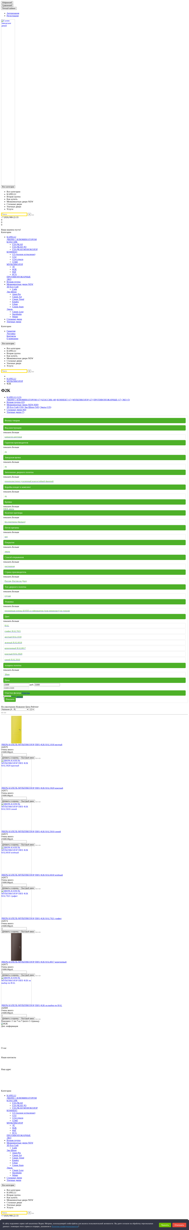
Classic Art (17, 297)
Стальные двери (14, 319)
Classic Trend (18, 299)
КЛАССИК (12, 242)
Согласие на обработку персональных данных (28, 1038)
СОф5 (15, 262)
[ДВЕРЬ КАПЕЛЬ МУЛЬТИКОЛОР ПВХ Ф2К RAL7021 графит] (16, 916)
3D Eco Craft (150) (15, 407)
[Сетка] (2, 712)
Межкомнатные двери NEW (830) (22, 405)
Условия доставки (15, 1041)
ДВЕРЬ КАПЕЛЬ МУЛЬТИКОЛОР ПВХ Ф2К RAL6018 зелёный (32, 875)
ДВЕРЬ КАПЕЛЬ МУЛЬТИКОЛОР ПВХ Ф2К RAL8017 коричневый (34, 962)
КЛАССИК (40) (48, 400)
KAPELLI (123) (14, 397)
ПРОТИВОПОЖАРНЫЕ (19, 277)
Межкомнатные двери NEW (20, 284)
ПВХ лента (17, 697)
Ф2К (14, 269)
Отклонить (179, 1225)
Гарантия (11, 331)
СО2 (14, 257)
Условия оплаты (14, 1043)
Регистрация (13, 16)
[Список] (5, 712)
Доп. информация (9, 1026)
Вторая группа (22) (16, 402)
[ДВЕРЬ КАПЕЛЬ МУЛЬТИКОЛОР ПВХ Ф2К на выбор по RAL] (16, 1003)
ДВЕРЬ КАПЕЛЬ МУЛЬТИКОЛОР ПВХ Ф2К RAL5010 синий (31, 831)
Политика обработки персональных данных (27, 1036)
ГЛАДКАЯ (17, 244)
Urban (15, 304)
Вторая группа (13, 282)
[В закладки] (37, 758)
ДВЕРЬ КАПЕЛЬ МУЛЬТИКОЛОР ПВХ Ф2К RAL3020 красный (32, 788)
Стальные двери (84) (16, 410)
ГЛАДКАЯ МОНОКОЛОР (25, 249)
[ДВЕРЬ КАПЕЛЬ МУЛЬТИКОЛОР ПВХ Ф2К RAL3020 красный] (16, 786)
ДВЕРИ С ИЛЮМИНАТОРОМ (22, 239)
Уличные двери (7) (15, 412)
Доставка (11, 333)
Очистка (26, 693)
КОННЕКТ (12, 252)
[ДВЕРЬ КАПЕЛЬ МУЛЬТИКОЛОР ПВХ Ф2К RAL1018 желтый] (16, 742)
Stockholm (17, 314)
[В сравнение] (39, 758)
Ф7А (14, 274)
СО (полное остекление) (23, 254)
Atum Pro (16, 294)
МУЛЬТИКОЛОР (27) (82, 400)
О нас (4, 1048)
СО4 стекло (17, 259)
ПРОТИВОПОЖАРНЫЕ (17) (107, 400)
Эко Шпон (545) (31, 407)
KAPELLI (11, 237)
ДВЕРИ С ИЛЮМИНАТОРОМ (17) (24, 400)
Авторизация (13, 13)
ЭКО (9, 279)
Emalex (15, 302)
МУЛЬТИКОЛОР (15, 264)
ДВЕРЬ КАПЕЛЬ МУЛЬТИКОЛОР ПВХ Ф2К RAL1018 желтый (31, 744)
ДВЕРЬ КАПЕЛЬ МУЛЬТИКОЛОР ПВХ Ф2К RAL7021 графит (31, 918)
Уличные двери (14, 321)
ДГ (13, 267)
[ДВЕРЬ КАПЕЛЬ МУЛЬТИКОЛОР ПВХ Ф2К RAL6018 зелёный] (16, 873)
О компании (12, 338)
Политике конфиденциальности (65, 1226)
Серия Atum (18, 307)
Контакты (11, 336)
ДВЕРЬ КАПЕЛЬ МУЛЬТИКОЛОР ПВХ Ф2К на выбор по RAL (31, 1005)
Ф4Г (14, 272)
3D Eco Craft (12, 287)
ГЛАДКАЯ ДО (19, 247)
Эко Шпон (12, 292)
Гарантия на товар (15, 1031)
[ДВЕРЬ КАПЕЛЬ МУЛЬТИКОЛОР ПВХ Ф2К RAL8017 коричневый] (16, 960)
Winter (15, 316)
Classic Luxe (18, 312)
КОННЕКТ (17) (64, 400)
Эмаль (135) (45, 407)
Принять (165, 1225)
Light (14, 289)
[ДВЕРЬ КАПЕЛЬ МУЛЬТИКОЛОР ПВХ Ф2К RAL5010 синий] (16, 829)
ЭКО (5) (126, 400)
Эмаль (10, 309)
